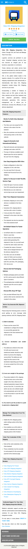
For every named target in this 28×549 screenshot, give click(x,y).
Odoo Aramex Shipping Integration (13, 474)
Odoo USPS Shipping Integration (13, 468)
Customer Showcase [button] (10, 536)
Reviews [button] (5, 532)
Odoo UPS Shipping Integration (12, 471)
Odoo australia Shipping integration (13, 476)
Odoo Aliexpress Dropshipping (12, 492)
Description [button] (7, 46)
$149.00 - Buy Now (14, 39)
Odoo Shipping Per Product (11, 466)
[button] (2, 2)
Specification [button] (7, 540)
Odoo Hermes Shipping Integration (13, 484)
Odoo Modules (6, 526)
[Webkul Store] (9, 2)
